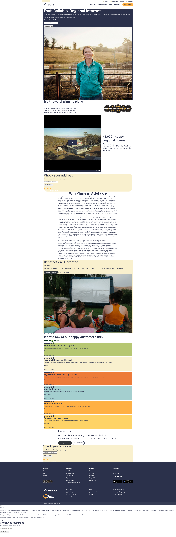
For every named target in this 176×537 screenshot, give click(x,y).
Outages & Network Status (73, 482)
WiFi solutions (95, 229)
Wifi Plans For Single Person (76, 236)
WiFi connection (85, 213)
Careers (45, 478)
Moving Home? (70, 480)
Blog (44, 473)
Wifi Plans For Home (104, 211)
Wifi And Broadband (86, 255)
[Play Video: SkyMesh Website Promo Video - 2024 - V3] (72, 142)
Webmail (91, 492)
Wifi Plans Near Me (90, 236)
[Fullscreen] (99, 171)
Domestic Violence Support (119, 492)
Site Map (91, 494)
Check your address (51, 272)
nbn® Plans (69, 471)
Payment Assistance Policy (118, 489)
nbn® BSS (91, 475)
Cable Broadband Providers (71, 255)
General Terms (69, 489)
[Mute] (93, 171)
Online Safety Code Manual (72, 492)
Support (68, 478)
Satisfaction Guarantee (71, 494)
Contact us (117, 4)
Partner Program (93, 480)
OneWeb (91, 473)
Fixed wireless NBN (72, 256)
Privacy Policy (92, 489)
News (110, 4)
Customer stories (102, 4)
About (44, 471)
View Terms (47, 265)
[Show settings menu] (96, 171)
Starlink (91, 471)
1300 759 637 (129, 1)
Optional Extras (70, 473)
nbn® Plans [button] (92, 4)
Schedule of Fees (69, 491)
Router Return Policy (117, 494)
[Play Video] (45, 171)
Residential (46, 1)
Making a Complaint (93, 491)
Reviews (45, 475)
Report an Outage (117, 491)
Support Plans (93, 478)
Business (54, 1)
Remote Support (69, 496)
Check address (128, 4)
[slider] (71, 171)
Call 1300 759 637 (64, 272)
